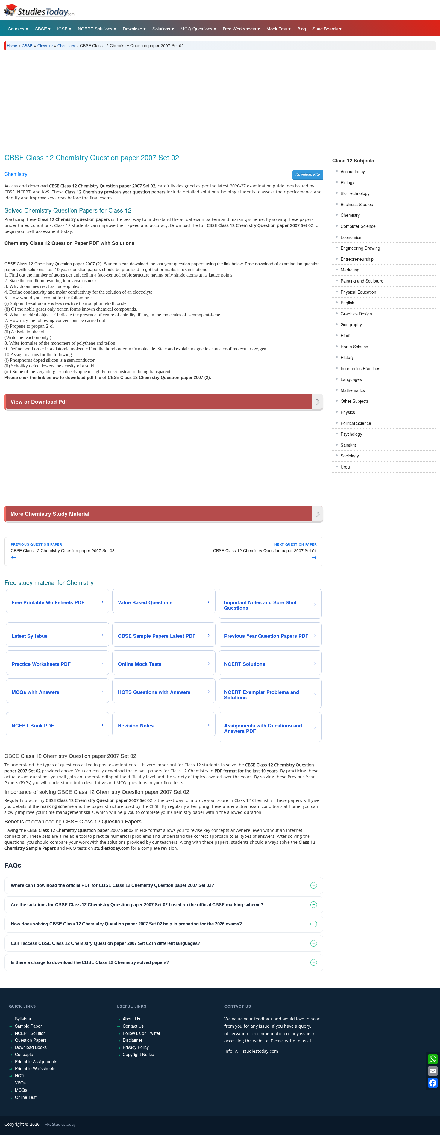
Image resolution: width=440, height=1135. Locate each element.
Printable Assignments (36, 1061)
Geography (351, 324)
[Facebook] (433, 1083)
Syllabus (23, 1019)
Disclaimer (132, 1040)
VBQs (20, 1083)
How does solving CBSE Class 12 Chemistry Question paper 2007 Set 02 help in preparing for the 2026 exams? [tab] (126, 923)
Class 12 (45, 45)
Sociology (350, 456)
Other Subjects (355, 401)
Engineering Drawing (360, 248)
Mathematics (353, 390)
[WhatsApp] (433, 1059)
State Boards (325, 28)
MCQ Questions (196, 28)
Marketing (350, 270)
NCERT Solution (30, 1033)
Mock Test (276, 28)
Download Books (31, 1047)
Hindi (345, 335)
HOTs (20, 1075)
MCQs (21, 1090)
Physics (348, 412)
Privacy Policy (136, 1047)
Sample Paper (28, 1026)
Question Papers (31, 1040)
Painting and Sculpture (362, 281)
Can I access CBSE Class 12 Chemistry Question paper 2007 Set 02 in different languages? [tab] (105, 943)
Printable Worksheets (35, 1068)
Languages (351, 379)
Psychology (351, 434)
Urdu (345, 467)
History (347, 357)
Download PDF (307, 174)
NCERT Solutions (95, 28)
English (347, 303)
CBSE (41, 28)
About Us (131, 1019)
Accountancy (353, 171)
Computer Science (358, 226)
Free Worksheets (239, 28)
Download (132, 28)
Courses (16, 28)
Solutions (161, 28)
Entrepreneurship (357, 259)
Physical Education (358, 292)
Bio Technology (355, 193)
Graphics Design (356, 314)
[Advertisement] (184, 99)
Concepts (24, 1054)
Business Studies (357, 204)
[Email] (433, 1071)
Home (12, 45)
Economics (351, 237)
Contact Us (133, 1026)
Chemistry (66, 45)
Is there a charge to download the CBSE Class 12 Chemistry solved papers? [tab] (90, 962)
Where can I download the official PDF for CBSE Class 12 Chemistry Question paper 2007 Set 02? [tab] (112, 885)
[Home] (39, 9)
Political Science (356, 423)
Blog (301, 28)
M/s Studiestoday (60, 1124)
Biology (347, 182)
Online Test (26, 1097)
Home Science (354, 347)
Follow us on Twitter (141, 1033)
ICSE (62, 28)
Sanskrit (348, 445)
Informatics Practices (360, 368)
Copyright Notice (138, 1054)
